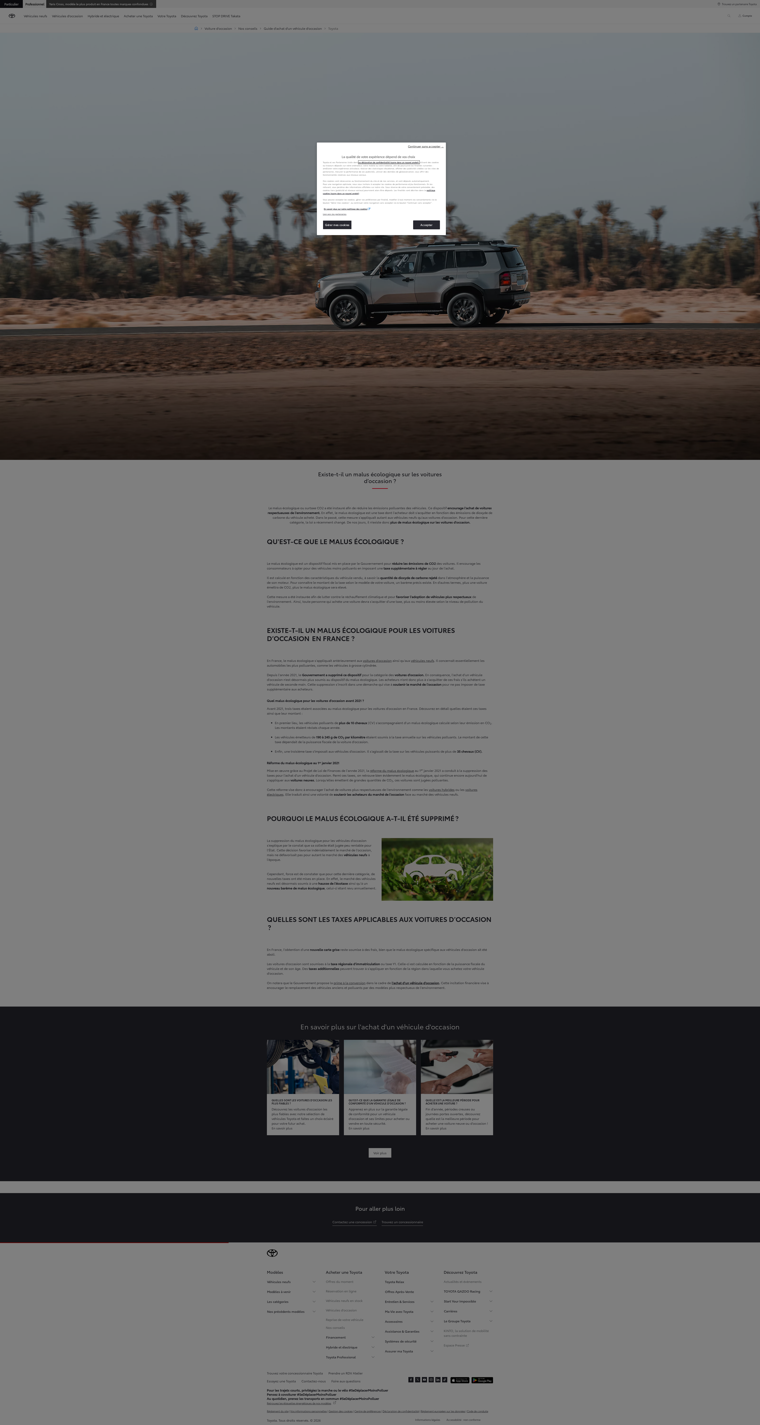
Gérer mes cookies (337, 225)
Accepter (426, 225)
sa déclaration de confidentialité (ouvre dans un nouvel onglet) (389, 162)
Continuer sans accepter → (426, 146)
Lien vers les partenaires (334, 213)
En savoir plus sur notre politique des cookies (345, 208)
